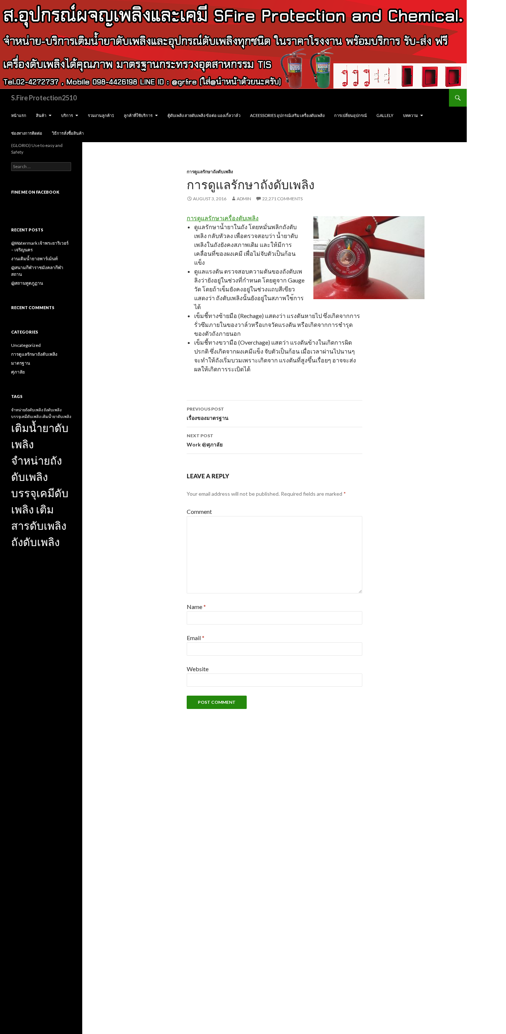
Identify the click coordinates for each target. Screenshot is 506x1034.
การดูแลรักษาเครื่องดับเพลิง (223, 217)
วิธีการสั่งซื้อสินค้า (68, 133)
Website (198, 668)
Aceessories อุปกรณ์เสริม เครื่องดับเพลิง (287, 115)
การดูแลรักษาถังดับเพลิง (210, 171)
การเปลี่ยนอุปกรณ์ (350, 115)
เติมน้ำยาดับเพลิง (56, 416)
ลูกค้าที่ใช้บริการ (138, 115)
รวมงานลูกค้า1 (101, 115)
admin (244, 198)
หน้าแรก (18, 115)
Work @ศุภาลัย (205, 440)
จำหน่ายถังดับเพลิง (27, 409)
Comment (199, 511)
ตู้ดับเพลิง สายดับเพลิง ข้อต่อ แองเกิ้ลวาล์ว (203, 115)
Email (195, 637)
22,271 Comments (282, 198)
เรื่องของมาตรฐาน (208, 413)
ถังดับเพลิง (52, 409)
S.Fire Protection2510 (44, 98)
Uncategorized (26, 345)
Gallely (384, 115)
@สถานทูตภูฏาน (27, 283)
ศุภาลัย (18, 372)
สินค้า (41, 115)
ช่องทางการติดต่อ (26, 133)
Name (196, 606)
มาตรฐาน (20, 363)
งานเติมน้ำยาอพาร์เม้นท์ (34, 258)
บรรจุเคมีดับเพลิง (26, 416)
